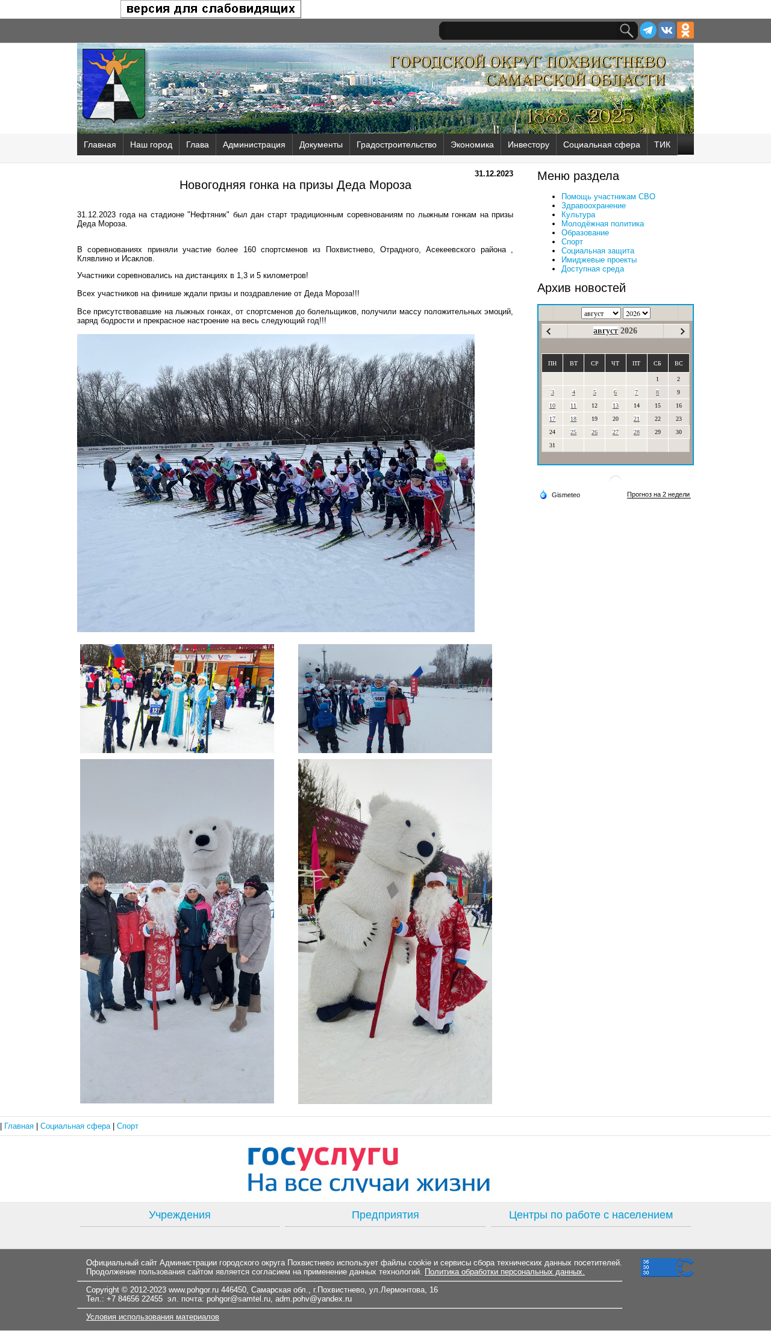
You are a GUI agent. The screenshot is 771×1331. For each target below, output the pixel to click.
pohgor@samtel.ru (238, 1298)
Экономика (472, 144)
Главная (100, 144)
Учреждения (180, 1215)
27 (616, 432)
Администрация (254, 144)
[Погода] (559, 494)
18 (573, 418)
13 (616, 405)
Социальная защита (597, 250)
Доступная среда (592, 268)
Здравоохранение (593, 205)
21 (637, 418)
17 (552, 418)
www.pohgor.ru (194, 1289)
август (605, 330)
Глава (197, 144)
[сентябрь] (683, 331)
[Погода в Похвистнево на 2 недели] (659, 494)
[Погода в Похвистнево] (615, 486)
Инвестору (528, 144)
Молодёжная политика (602, 223)
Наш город (151, 144)
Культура (578, 214)
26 (595, 432)
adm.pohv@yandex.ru (313, 1298)
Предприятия (385, 1215)
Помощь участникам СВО (608, 196)
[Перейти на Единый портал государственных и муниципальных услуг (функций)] (385, 1169)
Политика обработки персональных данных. (505, 1271)
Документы (321, 144)
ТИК (662, 144)
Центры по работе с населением (591, 1215)
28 (637, 432)
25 (573, 432)
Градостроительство (397, 144)
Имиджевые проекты (599, 259)
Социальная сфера (601, 144)
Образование (585, 232)
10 (552, 405)
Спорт (572, 241)
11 (573, 405)
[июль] (548, 331)
